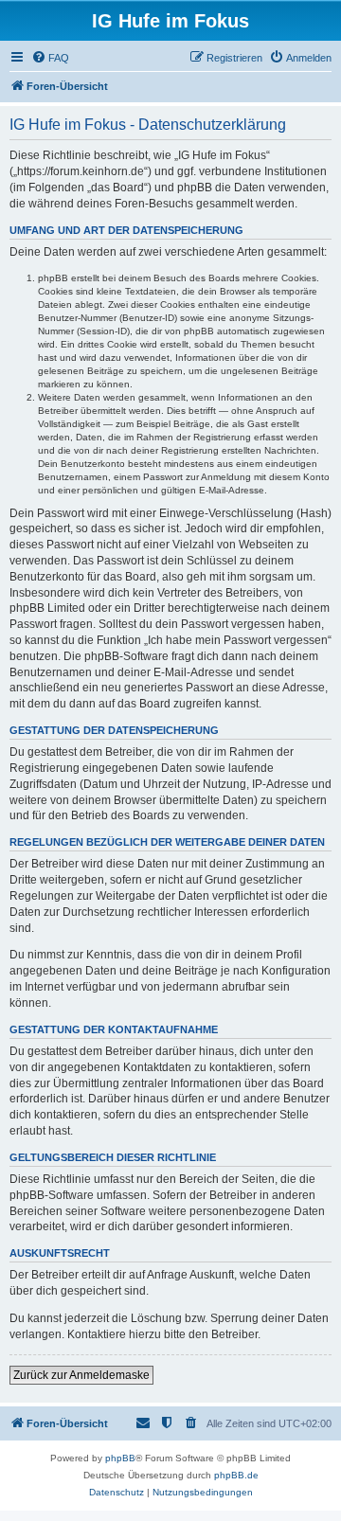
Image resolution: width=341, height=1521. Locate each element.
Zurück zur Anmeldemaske (81, 1375)
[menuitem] (50, 57)
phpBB (120, 1458)
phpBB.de (236, 1475)
